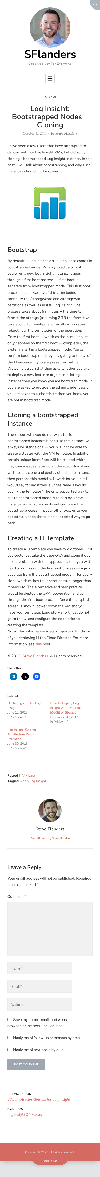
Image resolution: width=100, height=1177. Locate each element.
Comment (16, 896)
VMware (50, 97)
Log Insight (38, 781)
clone (24, 781)
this (39, 644)
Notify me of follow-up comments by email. (48, 1037)
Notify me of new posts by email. (39, 1049)
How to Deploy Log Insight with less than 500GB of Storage (66, 708)
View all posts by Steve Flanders (50, 838)
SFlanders (50, 54)
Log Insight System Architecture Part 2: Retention (21, 734)
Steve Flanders (66, 133)
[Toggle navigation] (50, 78)
